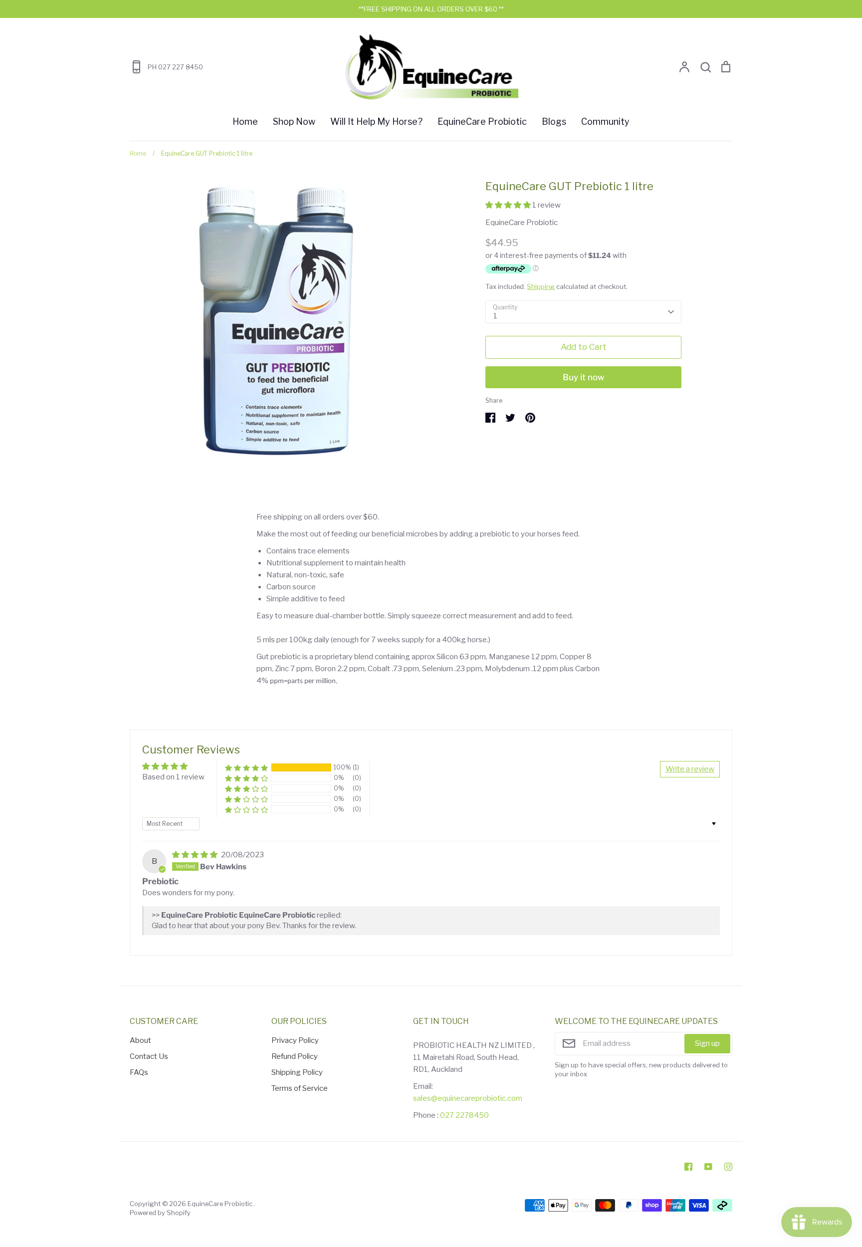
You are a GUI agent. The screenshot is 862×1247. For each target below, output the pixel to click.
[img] (195, 854)
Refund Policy (294, 1056)
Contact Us (149, 1056)
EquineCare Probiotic (482, 121)
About (140, 1040)
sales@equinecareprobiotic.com (467, 1098)
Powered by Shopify (160, 1213)
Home (245, 121)
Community (605, 121)
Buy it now (584, 377)
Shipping (541, 286)
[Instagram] (728, 1167)
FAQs (139, 1072)
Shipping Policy (297, 1072)
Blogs (554, 121)
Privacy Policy (295, 1040)
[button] (508, 205)
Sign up (707, 1043)
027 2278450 (464, 1115)
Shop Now (294, 121)
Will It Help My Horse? (376, 121)
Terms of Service (299, 1088)
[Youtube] (708, 1167)
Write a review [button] (689, 768)
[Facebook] (688, 1167)
